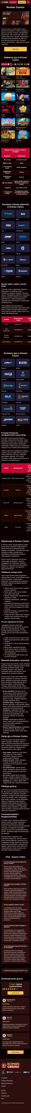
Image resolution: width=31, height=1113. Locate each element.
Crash (18, 64)
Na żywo (11, 64)
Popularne (4, 64)
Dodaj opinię (15, 993)
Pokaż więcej (15, 1052)
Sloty (25, 64)
